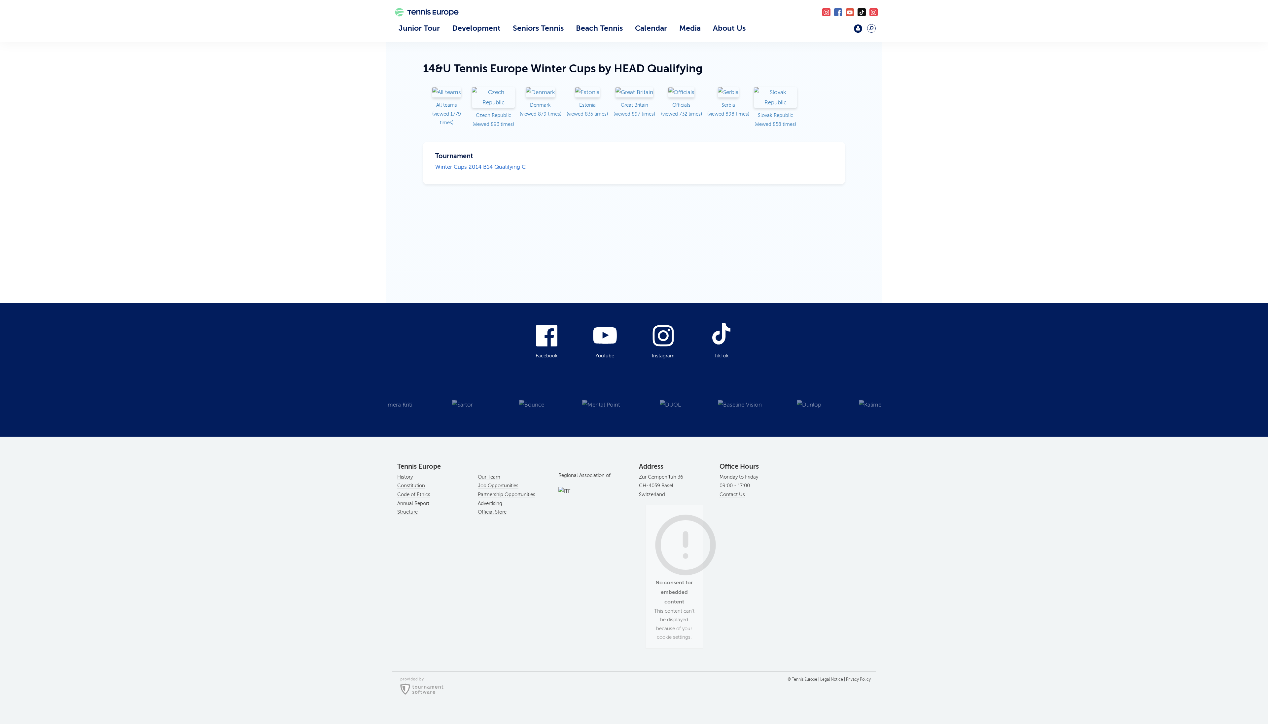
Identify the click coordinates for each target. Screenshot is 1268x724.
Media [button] (690, 28)
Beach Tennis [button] (599, 28)
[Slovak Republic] (775, 98)
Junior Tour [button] (419, 28)
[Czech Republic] (493, 98)
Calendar (651, 28)
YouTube (850, 12)
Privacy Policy (858, 679)
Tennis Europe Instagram (873, 12)
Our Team (489, 477)
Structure (407, 512)
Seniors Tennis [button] (538, 28)
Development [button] (476, 28)
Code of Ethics (413, 494)
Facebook (838, 12)
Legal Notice (831, 679)
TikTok (862, 12)
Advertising (490, 503)
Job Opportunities (498, 485)
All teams (446, 113)
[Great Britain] (634, 93)
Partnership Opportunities (506, 494)
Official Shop (841, 31)
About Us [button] (729, 28)
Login (858, 28)
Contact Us (732, 494)
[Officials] (681, 93)
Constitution (411, 485)
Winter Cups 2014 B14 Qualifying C (480, 167)
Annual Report (413, 503)
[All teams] (446, 93)
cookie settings (673, 637)
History (405, 477)
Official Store (492, 512)
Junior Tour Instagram (826, 12)
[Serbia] (728, 93)
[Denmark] (540, 93)
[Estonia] (587, 93)
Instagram (663, 355)
